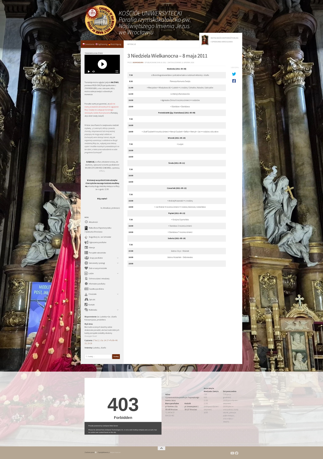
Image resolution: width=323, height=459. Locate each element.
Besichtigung (116, 44)
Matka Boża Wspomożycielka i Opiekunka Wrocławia (224, 40)
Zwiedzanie (90, 44)
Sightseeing (103, 44)
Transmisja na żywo (94, 53)
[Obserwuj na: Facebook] (236, 453)
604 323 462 (169, 415)
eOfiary (102, 171)
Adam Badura (138, 62)
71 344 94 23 (169, 412)
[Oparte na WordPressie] (96, 452)
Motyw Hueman (115, 452)
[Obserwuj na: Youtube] (232, 453)
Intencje (131, 44)
